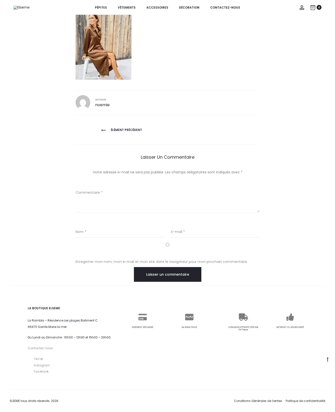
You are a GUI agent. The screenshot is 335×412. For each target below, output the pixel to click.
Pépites (101, 7)
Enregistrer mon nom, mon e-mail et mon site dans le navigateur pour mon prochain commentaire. (162, 261)
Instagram (42, 365)
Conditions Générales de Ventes (258, 401)
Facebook (41, 371)
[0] (312, 7)
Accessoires (157, 7)
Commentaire (89, 192)
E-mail (178, 231)
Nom (81, 231)
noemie (102, 105)
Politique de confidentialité (305, 401)
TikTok (38, 359)
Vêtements (127, 7)
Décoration (189, 7)
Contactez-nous (225, 7)
